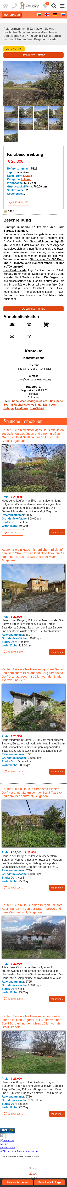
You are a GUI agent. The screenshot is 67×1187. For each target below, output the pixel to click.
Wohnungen (12, 15)
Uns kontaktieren (17, 1182)
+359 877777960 (26, 368)
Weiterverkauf (14, 49)
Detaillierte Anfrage (33, 55)
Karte (10, 210)
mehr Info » (57, 532)
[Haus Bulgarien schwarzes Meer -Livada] (5, 6)
